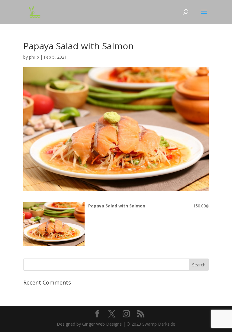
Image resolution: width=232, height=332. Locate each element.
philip (34, 57)
